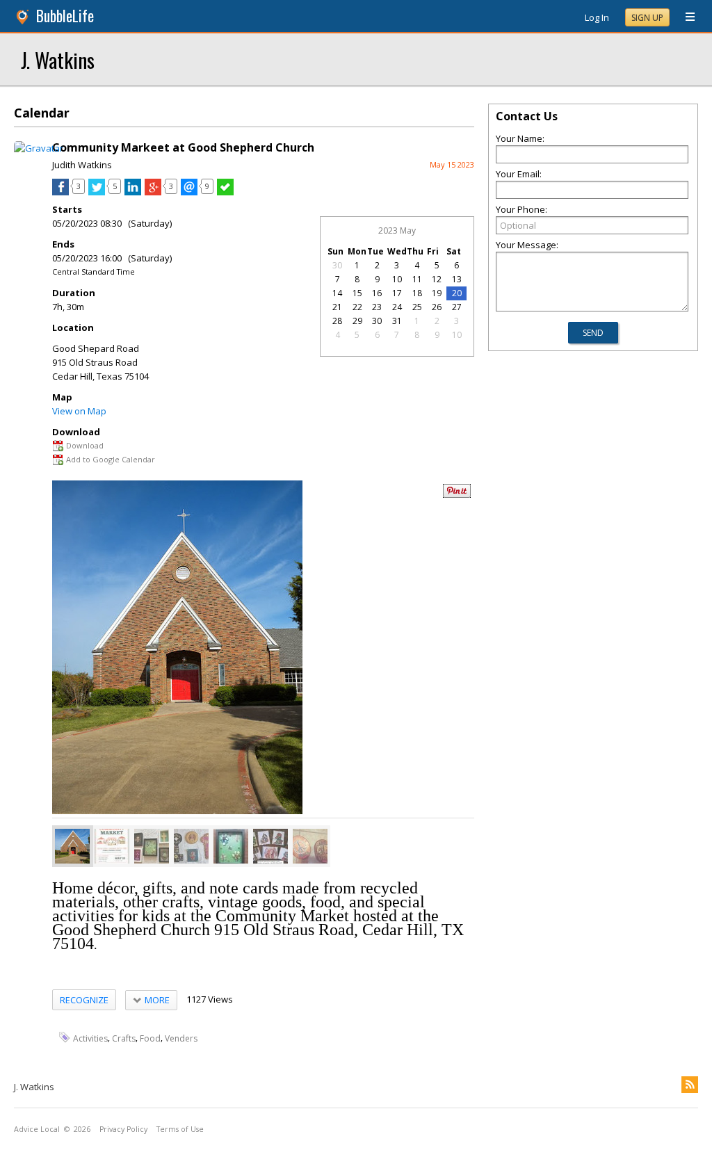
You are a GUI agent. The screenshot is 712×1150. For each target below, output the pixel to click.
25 (417, 307)
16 (377, 293)
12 (437, 279)
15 (357, 293)
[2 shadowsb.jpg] (151, 846)
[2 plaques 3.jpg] (191, 846)
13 (457, 279)
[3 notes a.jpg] (270, 846)
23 (377, 307)
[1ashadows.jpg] (231, 846)
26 (437, 307)
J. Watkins (58, 59)
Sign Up (647, 18)
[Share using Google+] (153, 192)
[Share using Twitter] (96, 192)
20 (457, 293)
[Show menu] (685, 17)
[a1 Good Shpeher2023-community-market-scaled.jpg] (112, 846)
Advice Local (37, 1129)
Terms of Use (180, 1129)
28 (337, 321)
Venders (181, 1038)
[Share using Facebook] (60, 192)
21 (337, 307)
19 (437, 293)
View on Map (79, 411)
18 (417, 293)
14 (337, 293)
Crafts (124, 1038)
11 (417, 279)
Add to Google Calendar (110, 459)
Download (85, 445)
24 (397, 307)
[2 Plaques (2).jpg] (310, 846)
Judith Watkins (82, 165)
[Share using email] (189, 192)
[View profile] (38, 148)
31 (397, 321)
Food (150, 1038)
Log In (597, 17)
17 (397, 293)
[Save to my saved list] (225, 192)
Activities (90, 1038)
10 (397, 279)
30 (337, 265)
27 (457, 307)
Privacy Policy (123, 1129)
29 (357, 321)
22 (357, 307)
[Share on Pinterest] (457, 494)
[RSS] (689, 1084)
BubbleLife (65, 15)
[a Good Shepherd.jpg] (72, 846)
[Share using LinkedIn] (132, 192)
